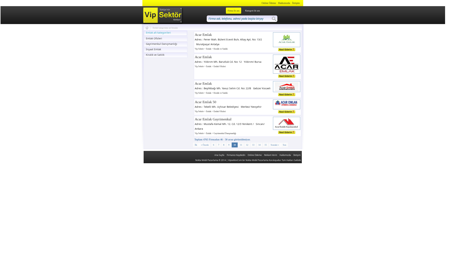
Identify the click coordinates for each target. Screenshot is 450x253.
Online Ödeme (269, 3)
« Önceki (205, 145)
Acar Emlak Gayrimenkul (213, 119)
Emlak (209, 49)
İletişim (296, 3)
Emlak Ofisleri (154, 38)
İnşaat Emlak (153, 49)
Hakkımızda (284, 3)
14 (259, 145)
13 (253, 145)
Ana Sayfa (219, 155)
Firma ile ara (233, 10)
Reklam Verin (270, 155)
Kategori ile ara (252, 10)
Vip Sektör (199, 49)
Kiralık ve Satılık (155, 54)
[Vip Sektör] (148, 27)
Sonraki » (275, 145)
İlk (196, 145)
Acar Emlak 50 (205, 102)
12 (247, 145)
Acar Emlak (203, 35)
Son (284, 145)
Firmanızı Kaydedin (236, 155)
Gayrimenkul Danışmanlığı (161, 44)
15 (266, 145)
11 (241, 145)
